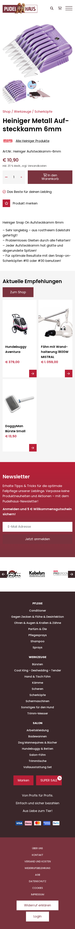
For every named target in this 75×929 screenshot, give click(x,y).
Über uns (37, 848)
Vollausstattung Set (37, 767)
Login (37, 916)
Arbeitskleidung (38, 730)
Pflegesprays (37, 635)
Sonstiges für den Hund (37, 707)
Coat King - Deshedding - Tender (37, 670)
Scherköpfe (43, 111)
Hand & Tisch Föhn (37, 677)
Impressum (37, 894)
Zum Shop (18, 292)
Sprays (37, 647)
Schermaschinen (37, 701)
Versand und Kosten (37, 861)
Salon (37, 723)
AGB (37, 875)
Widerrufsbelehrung (37, 868)
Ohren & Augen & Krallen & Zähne (37, 623)
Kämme (37, 683)
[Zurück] (3, 574)
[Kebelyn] (13, 574)
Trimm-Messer (37, 713)
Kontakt (37, 855)
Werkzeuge (22, 111)
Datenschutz (37, 881)
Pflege (37, 603)
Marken (23, 780)
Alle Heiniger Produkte (32, 141)
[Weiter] (71, 574)
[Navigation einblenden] (69, 8)
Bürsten (37, 664)
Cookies (37, 888)
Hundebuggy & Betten (37, 749)
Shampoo (37, 641)
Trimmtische (37, 761)
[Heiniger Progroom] (38, 574)
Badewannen (37, 736)
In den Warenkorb (50, 177)
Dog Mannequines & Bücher (37, 743)
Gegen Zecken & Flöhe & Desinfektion (37, 617)
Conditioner (37, 611)
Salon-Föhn (37, 755)
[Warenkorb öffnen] (60, 8)
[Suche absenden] (52, 8)
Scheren (37, 689)
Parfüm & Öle (37, 629)
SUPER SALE (48, 780)
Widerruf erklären (37, 905)
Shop (7, 111)
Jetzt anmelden (37, 539)
